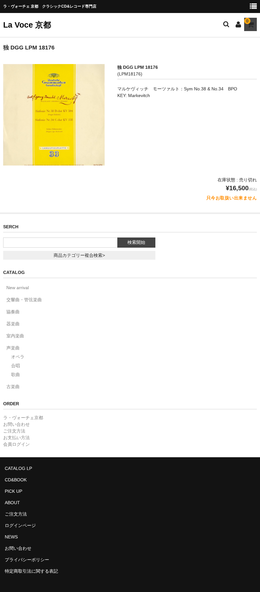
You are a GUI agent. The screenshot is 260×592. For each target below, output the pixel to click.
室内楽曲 (15, 335)
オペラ (17, 356)
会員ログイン (16, 444)
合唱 (15, 365)
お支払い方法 (16, 437)
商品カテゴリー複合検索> (79, 255)
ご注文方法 (14, 430)
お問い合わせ (16, 424)
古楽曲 (13, 386)
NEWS (11, 536)
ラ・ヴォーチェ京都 (23, 417)
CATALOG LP (18, 468)
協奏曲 (13, 311)
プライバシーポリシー (27, 559)
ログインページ (20, 525)
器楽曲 (13, 323)
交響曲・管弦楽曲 (24, 299)
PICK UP (13, 491)
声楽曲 (13, 347)
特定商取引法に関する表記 (31, 571)
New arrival (17, 287)
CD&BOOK (16, 479)
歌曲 (15, 374)
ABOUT (12, 502)
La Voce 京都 (27, 24)
